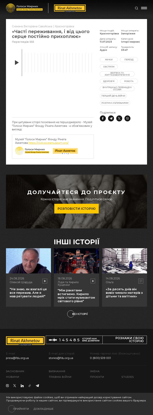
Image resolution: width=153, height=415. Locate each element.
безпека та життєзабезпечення (117, 74)
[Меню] (144, 8)
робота (128, 81)
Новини (12, 377)
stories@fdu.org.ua (61, 358)
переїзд (128, 59)
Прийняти (21, 409)
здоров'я (108, 81)
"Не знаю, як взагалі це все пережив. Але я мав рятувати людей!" (28, 292)
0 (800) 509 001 (100, 358)
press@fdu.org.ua (17, 358)
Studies (127, 377)
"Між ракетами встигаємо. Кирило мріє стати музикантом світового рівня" (76, 296)
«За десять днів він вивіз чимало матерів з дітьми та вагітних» (124, 292)
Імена (95, 371)
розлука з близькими (115, 103)
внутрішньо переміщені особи (117, 88)
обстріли (108, 66)
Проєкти (97, 377)
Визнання (57, 371)
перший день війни (113, 96)
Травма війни (60, 377)
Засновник (15, 371)
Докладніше (43, 409)
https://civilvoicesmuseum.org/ (48, 143)
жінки (109, 59)
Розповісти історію (76, 208)
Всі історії (80, 314)
